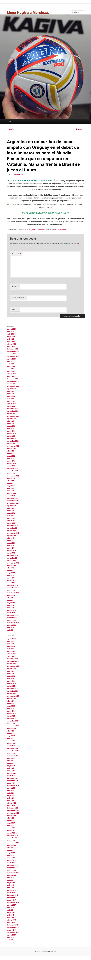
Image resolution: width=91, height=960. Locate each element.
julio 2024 (10, 391)
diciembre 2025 (12, 349)
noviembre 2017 (12, 588)
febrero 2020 (11, 520)
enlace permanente (59, 230)
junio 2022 (10, 453)
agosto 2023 (11, 418)
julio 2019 (10, 538)
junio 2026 (10, 334)
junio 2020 (10, 510)
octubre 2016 (11, 620)
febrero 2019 (11, 550)
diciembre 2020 (12, 498)
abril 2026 (10, 339)
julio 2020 (10, 508)
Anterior (10, 129)
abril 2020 (10, 516)
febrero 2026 (11, 344)
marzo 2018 (11, 578)
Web (13, 309)
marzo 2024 (11, 401)
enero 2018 (11, 583)
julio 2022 (10, 451)
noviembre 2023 (12, 411)
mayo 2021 (11, 486)
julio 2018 (10, 568)
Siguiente (80, 129)
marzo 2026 (11, 341)
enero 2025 (11, 376)
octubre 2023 (11, 413)
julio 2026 (10, 331)
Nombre (15, 286)
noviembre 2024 (12, 381)
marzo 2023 (11, 431)
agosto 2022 (11, 448)
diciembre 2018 (12, 555)
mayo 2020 (11, 513)
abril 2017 (10, 605)
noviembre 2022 (12, 441)
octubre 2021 (11, 473)
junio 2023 (10, 423)
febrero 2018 (11, 580)
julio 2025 (10, 361)
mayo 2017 (11, 603)
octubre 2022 (11, 443)
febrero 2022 (11, 463)
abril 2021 (10, 488)
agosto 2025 (11, 359)
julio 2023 (10, 421)
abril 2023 (10, 428)
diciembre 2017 (12, 585)
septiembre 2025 (13, 356)
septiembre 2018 (13, 563)
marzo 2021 (11, 491)
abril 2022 (10, 458)
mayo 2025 (11, 366)
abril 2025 (10, 369)
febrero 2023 (11, 433)
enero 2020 (11, 523)
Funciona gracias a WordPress (45, 952)
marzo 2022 (11, 461)
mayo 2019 (11, 543)
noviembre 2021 (12, 471)
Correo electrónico (19, 298)
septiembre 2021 (13, 476)
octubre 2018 (11, 560)
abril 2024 (10, 399)
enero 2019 (11, 553)
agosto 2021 (11, 478)
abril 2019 (10, 545)
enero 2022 (11, 466)
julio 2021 (10, 481)
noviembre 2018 (12, 558)
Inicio (9, 121)
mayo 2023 (11, 426)
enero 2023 (11, 436)
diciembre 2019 (12, 525)
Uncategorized (31, 230)
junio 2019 (10, 540)
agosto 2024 (11, 389)
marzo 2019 (11, 548)
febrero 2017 (11, 610)
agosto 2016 (11, 625)
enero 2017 (11, 612)
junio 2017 (10, 600)
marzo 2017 (11, 608)
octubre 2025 (11, 354)
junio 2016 (10, 630)
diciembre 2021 (12, 468)
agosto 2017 (11, 595)
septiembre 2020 (13, 503)
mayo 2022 (11, 456)
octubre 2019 (11, 530)
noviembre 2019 (12, 528)
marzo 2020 (11, 518)
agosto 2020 (11, 506)
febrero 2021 (11, 493)
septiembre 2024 (13, 386)
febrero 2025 (11, 374)
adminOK (42, 230)
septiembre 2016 (13, 622)
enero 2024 (11, 406)
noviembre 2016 (12, 618)
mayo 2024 (11, 396)
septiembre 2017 (13, 593)
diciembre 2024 (12, 379)
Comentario (16, 254)
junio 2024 (10, 393)
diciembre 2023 (12, 408)
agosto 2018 (11, 565)
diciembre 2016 (12, 615)
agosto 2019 (11, 535)
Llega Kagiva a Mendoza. (28, 12)
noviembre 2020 (12, 501)
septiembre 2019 (13, 533)
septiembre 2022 (13, 446)
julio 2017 (10, 598)
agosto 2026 (11, 329)
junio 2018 (10, 570)
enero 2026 (11, 346)
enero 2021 (11, 496)
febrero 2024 (11, 403)
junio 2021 (10, 483)
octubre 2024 (11, 384)
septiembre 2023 (13, 416)
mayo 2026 (11, 336)
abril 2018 (10, 575)
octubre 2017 (11, 590)
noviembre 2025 (12, 351)
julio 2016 (10, 627)
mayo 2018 (11, 573)
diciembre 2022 (12, 438)
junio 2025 (10, 364)
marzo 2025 (11, 371)
